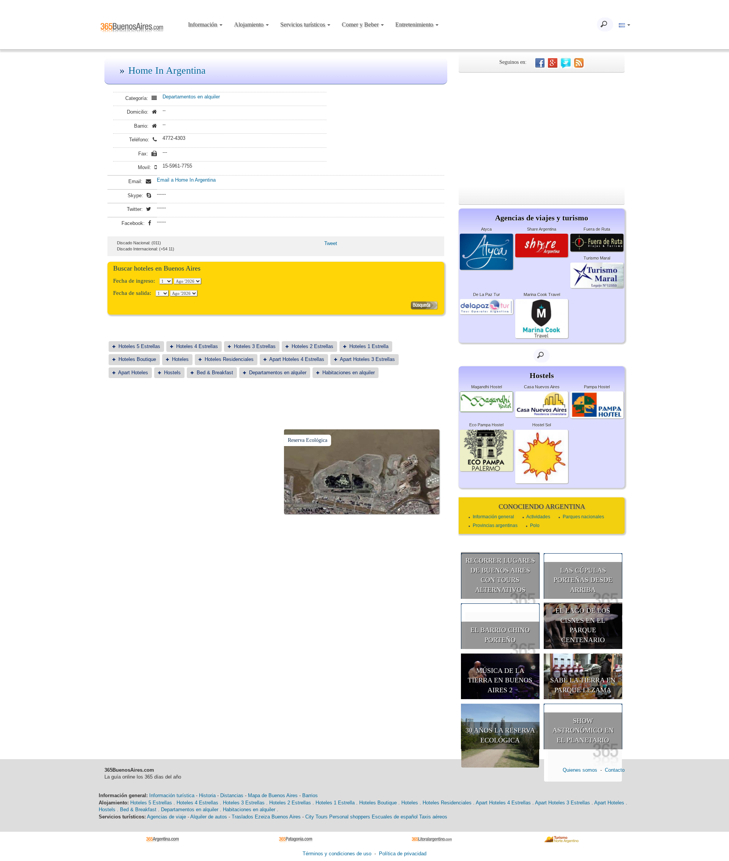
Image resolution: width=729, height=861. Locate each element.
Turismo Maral (597, 258)
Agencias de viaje (166, 817)
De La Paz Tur (486, 294)
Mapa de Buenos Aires (273, 795)
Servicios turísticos (303, 24)
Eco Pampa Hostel (486, 425)
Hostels (172, 372)
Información (203, 24)
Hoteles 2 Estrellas (312, 346)
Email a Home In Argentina (186, 180)
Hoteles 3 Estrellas (255, 346)
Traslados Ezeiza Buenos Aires (266, 817)
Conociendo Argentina (542, 506)
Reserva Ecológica (307, 440)
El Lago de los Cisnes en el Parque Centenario (582, 625)
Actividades (538, 516)
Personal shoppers (349, 817)
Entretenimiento (415, 24)
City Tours (316, 817)
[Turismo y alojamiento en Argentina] (165, 839)
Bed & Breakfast (215, 372)
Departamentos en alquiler (191, 97)
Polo (535, 525)
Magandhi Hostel (486, 387)
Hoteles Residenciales (229, 359)
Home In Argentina (167, 70)
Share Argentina (541, 229)
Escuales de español (395, 817)
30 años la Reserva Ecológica (500, 735)
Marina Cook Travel (542, 294)
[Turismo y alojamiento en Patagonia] (298, 839)
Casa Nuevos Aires (542, 387)
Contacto (615, 770)
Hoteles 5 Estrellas (139, 346)
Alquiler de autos (208, 817)
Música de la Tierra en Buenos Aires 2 (500, 680)
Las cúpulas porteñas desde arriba (583, 580)
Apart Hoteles (133, 372)
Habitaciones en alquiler (348, 372)
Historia (207, 795)
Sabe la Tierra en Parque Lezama (582, 685)
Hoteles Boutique (137, 359)
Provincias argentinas (495, 525)
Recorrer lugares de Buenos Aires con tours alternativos (500, 575)
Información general (493, 516)
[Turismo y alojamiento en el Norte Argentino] (564, 839)
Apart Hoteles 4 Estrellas (296, 359)
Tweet (330, 243)
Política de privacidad (402, 853)
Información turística (171, 795)
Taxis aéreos (433, 817)
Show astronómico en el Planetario (583, 730)
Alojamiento (249, 24)
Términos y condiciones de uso (337, 853)
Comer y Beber (361, 24)
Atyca (486, 229)
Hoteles (180, 359)
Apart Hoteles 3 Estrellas (367, 359)
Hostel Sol (541, 425)
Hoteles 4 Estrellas (197, 346)
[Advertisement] (542, 129)
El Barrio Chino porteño (500, 635)
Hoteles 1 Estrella (368, 346)
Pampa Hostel (597, 387)
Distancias (231, 795)
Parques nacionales (583, 516)
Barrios (310, 795)
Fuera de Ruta (597, 229)
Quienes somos (580, 770)
